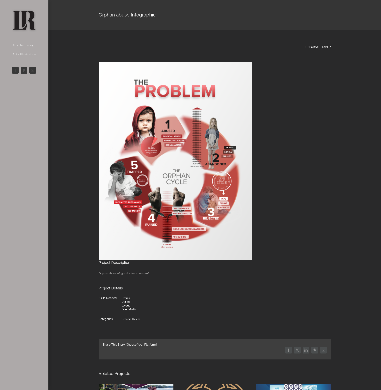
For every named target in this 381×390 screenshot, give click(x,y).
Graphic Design (130, 319)
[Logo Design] (214, 386)
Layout (125, 305)
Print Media (128, 309)
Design (125, 298)
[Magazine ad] (136, 386)
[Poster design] (293, 386)
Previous (313, 46)
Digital (125, 301)
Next (325, 46)
